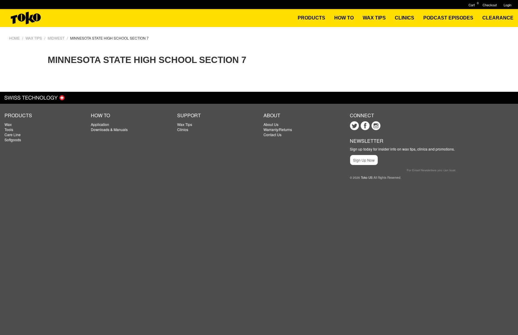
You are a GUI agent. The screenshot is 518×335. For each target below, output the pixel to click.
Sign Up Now (364, 160)
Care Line (12, 134)
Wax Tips (184, 124)
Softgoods (12, 139)
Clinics (182, 129)
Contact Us (272, 134)
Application (100, 124)
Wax (8, 124)
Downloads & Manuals (109, 129)
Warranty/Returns (277, 129)
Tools (8, 129)
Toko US (367, 177)
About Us (270, 124)
